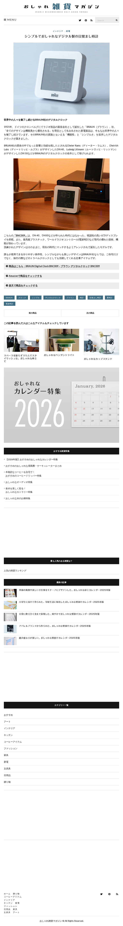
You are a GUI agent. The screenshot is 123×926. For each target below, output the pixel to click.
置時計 (110, 298)
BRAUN (9, 298)
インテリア (58, 31)
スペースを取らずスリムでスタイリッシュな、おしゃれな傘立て (20, 358)
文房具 (7, 768)
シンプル (36, 298)
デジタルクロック (53, 298)
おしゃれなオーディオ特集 (19, 482)
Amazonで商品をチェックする (25, 275)
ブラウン (70, 298)
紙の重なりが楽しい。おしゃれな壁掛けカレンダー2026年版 (49, 638)
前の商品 (33, 313)
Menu (11, 19)
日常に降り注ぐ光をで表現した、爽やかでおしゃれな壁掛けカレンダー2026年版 (59, 614)
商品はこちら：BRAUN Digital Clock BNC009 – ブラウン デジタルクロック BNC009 (54, 266)
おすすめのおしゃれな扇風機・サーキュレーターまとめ (34, 465)
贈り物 (7, 782)
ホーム (7, 893)
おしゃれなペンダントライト (59, 355)
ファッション (10, 748)
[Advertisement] (61, 530)
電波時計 (9, 304)
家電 (68, 31)
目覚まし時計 (95, 298)
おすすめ (8, 714)
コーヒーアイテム (13, 741)
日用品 (7, 775)
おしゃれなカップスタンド (98, 359)
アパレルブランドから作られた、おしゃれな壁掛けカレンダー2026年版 (55, 626)
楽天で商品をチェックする (23, 285)
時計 (82, 298)
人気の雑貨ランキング (15, 570)
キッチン (8, 735)
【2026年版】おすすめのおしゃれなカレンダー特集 (32, 459)
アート (7, 721)
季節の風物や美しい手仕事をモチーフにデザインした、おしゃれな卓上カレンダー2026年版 (65, 590)
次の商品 (90, 313)
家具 (6, 755)
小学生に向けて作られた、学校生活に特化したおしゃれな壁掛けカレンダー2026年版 (61, 602)
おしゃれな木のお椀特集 (18, 498)
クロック (22, 298)
